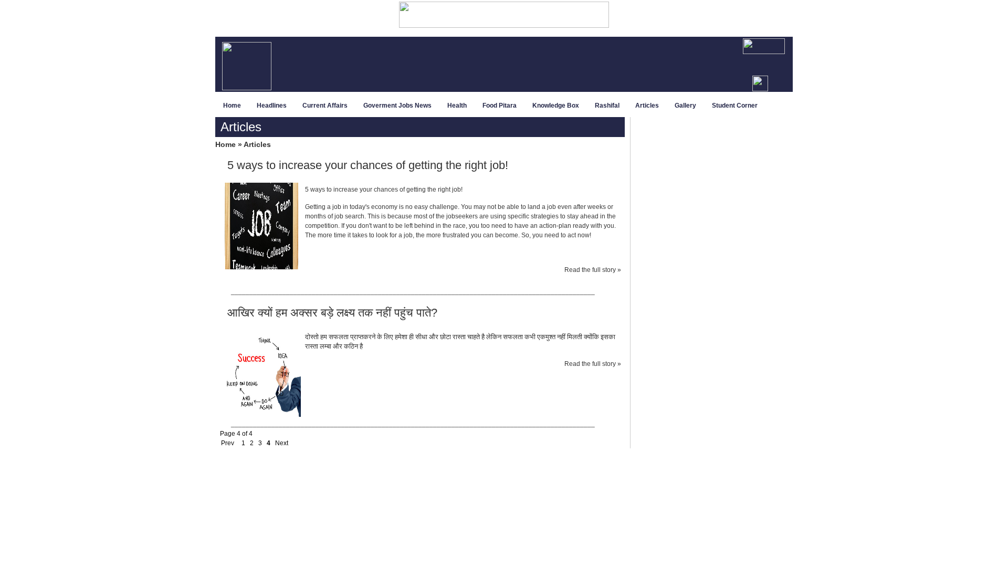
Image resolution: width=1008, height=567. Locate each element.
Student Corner (735, 105)
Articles (647, 105)
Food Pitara (499, 105)
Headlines (272, 105)
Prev (227, 443)
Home (232, 105)
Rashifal (607, 105)
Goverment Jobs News (397, 105)
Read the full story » (592, 270)
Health (457, 105)
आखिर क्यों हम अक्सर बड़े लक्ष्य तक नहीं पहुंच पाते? (332, 312)
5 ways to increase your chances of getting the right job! (367, 165)
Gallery (685, 105)
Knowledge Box (555, 105)
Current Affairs (325, 105)
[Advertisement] (534, 65)
